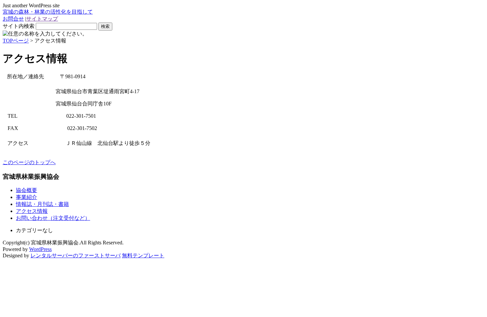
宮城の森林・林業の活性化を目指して (48, 12)
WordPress (40, 249)
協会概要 (26, 190)
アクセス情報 (32, 211)
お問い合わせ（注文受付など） (53, 218)
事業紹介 (26, 197)
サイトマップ (42, 19)
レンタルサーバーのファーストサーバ (75, 255)
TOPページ (16, 40)
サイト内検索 (18, 26)
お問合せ (13, 19)
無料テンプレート (143, 255)
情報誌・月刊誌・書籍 (42, 204)
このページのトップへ (29, 162)
